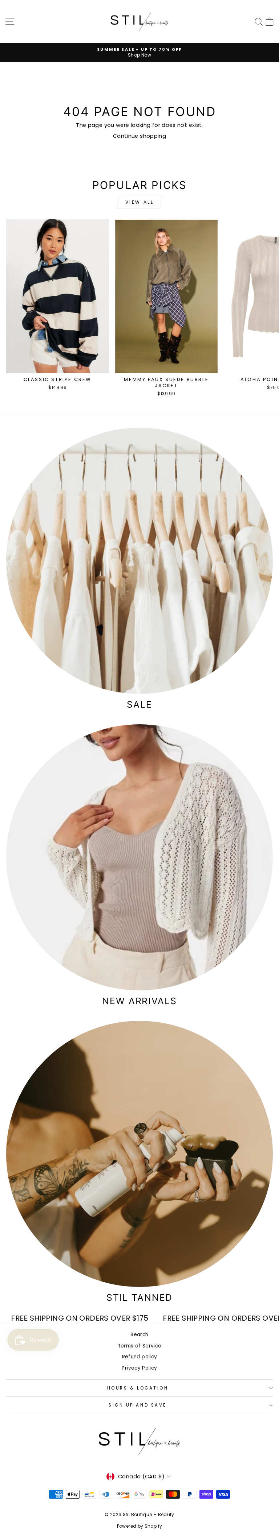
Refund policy (139, 1356)
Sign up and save (138, 1405)
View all (139, 202)
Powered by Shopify (139, 1526)
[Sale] (139, 561)
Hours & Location (138, 1388)
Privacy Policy (139, 1368)
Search (139, 1334)
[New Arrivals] (139, 857)
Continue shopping (139, 136)
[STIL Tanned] (139, 1154)
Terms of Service (140, 1345)
